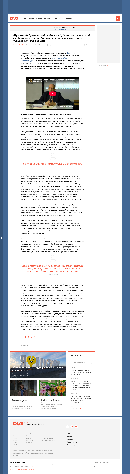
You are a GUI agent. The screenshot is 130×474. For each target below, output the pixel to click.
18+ (113, 18)
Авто (69, 431)
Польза (69, 436)
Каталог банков (30, 434)
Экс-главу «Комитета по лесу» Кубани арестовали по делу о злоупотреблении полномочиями (81, 399)
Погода (61, 18)
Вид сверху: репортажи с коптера (51, 434)
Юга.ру (29, 423)
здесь (25, 455)
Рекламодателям (22, 469)
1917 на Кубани (25, 345)
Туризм (44, 431)
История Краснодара (47, 438)
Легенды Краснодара (47, 436)
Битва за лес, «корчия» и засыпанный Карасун (20, 401)
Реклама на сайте (101, 65)
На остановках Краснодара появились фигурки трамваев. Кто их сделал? (81, 372)
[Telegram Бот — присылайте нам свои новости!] (76, 426)
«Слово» (69, 53)
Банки (31, 18)
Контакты (31, 469)
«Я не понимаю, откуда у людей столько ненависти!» (37, 369)
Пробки (69, 18)
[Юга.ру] (14, 18)
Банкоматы (29, 442)
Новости (47, 18)
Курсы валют (29, 440)
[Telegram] (72, 426)
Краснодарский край (33, 45)
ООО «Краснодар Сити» (60, 29)
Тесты (69, 433)
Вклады (28, 436)
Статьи (54, 18)
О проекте (13, 469)
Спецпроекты (72, 442)
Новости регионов (79, 362)
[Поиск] (118, 18)
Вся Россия (42, 45)
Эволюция (70, 439)
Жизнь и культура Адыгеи (48, 440)
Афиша (24, 18)
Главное (15, 431)
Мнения (39, 18)
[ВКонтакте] (67, 426)
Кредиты (28, 438)
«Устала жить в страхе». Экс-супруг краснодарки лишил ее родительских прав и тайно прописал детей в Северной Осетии (81, 385)
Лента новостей (75, 408)
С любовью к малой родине (50, 400)
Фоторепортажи (73, 445)
